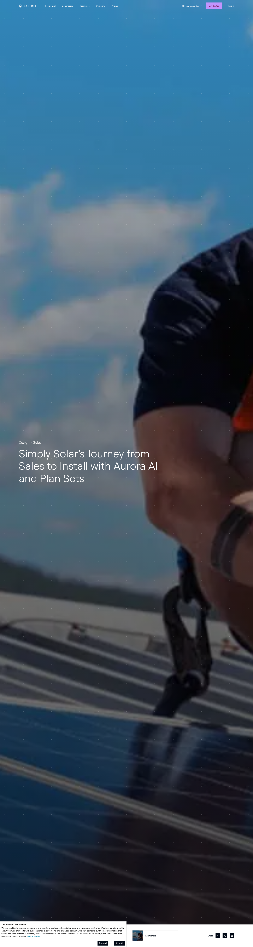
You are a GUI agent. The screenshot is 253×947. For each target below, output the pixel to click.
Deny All (103, 943)
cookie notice (33, 936)
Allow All (119, 943)
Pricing (115, 6)
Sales (37, 442)
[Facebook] (218, 935)
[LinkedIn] (232, 935)
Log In (231, 6)
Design (24, 442)
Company (100, 6)
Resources (85, 6)
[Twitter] (225, 935)
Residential (50, 6)
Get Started (214, 6)
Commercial (67, 6)
